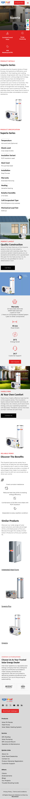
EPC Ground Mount (8, 742)
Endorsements (7, 776)
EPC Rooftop (6, 737)
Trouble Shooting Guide (10, 783)
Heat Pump (6, 725)
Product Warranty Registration (12, 761)
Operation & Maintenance (11, 744)
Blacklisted (15, 796)
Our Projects (6, 780)
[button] (28, 3)
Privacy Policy (7, 791)
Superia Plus (6, 606)
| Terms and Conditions (20, 791)
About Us (5, 754)
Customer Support (8, 763)
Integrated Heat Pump (10, 570)
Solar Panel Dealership (10, 756)
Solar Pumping (7, 739)
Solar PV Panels (7, 722)
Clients (4, 773)
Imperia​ (5, 643)
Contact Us (6, 759)
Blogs (4, 778)
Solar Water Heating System (12, 727)
